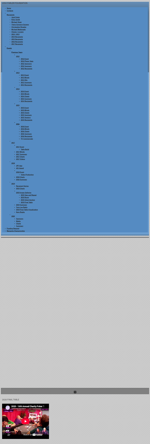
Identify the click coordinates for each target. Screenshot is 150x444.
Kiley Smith (15, 20)
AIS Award (20, 168)
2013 (17, 73)
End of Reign (136, 265)
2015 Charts (25, 113)
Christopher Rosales (18, 27)
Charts (18, 223)
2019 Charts (20, 188)
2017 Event (20, 147)
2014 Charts (25, 96)
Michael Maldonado (18, 29)
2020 (13, 216)
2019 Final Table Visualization (27, 210)
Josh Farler (15, 17)
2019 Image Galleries (23, 193)
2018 (13, 163)
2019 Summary (21, 205)
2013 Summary (26, 82)
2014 (17, 89)
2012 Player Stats (27, 61)
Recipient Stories (22, 186)
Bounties (135, 260)
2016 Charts (25, 131)
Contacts (10, 11)
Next (81, 382)
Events (9, 48)
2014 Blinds (25, 94)
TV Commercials (27, 139)
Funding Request (13, 228)
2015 (17, 105)
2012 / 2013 (15, 34)
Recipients (10, 15)
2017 (13, 143)
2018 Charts (20, 177)
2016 (17, 124)
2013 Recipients (26, 85)
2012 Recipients (26, 69)
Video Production (27, 175)
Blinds (134, 269)
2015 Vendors (26, 117)
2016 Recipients (17, 42)
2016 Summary (26, 134)
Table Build (25, 149)
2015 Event (25, 108)
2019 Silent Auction (28, 200)
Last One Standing (138, 256)
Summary (19, 226)
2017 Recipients (17, 44)
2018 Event (20, 172)
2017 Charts (20, 157)
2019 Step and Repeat (28, 195)
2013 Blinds (25, 78)
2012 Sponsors (26, 64)
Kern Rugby (20, 212)
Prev (74, 382)
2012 (17, 56)
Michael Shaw (16, 22)
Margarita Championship (16, 231)
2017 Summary (21, 154)
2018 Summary (21, 180)
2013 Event (25, 75)
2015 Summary (26, 115)
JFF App (19, 166)
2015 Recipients (17, 39)
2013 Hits (24, 80)
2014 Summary (26, 99)
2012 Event (25, 59)
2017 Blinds (20, 152)
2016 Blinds (25, 129)
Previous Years (16, 52)
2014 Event (25, 91)
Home (9, 8)
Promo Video (136, 273)
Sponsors (19, 219)
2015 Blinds (25, 110)
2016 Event (25, 127)
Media (18, 221)
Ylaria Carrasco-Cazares (20, 25)
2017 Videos (20, 159)
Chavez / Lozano (17, 32)
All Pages (135, 278)
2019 (13, 184)
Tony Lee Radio (21, 207)
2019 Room (25, 197)
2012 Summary (26, 66)
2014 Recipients (17, 37)
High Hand (135, 252)
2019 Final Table (27, 202)
